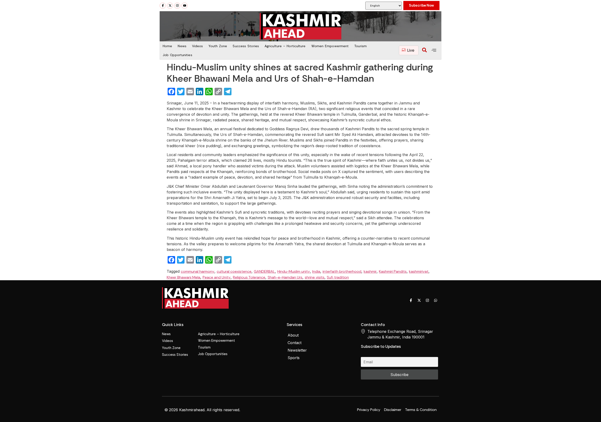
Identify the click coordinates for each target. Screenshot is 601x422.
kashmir (370, 271)
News (182, 46)
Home (167, 46)
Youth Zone (217, 46)
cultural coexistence (234, 271)
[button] (424, 50)
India (316, 271)
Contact (294, 342)
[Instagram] (177, 6)
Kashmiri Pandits (393, 271)
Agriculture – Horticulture (285, 46)
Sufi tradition (338, 277)
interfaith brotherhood (342, 271)
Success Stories (246, 46)
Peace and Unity (217, 277)
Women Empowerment (330, 46)
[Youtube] (184, 6)
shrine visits (314, 277)
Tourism (360, 46)
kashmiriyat (418, 271)
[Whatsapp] (435, 300)
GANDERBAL (264, 271)
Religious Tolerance (249, 277)
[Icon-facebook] (410, 300)
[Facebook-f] (163, 6)
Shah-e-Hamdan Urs (285, 277)
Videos (197, 46)
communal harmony (197, 271)
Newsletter (297, 350)
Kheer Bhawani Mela (183, 277)
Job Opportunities (177, 55)
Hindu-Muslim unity (293, 271)
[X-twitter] (170, 6)
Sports (294, 357)
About (293, 335)
